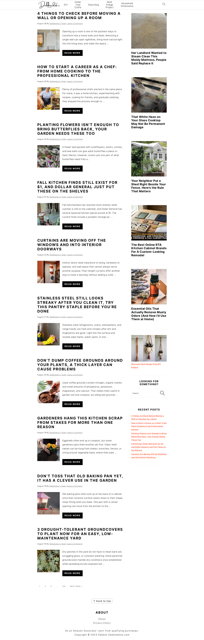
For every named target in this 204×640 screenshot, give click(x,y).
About (102, 618)
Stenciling (93, 5)
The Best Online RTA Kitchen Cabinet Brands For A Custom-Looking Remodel (149, 250)
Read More (72, 53)
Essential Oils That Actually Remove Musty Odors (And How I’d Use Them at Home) (148, 314)
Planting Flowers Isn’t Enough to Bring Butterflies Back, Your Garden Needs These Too (78, 129)
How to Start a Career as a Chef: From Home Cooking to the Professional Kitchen (77, 71)
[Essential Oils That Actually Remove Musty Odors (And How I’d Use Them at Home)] (149, 286)
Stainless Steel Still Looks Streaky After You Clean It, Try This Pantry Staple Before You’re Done (77, 304)
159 (64, 586)
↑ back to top (102, 601)
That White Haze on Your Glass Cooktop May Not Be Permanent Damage (148, 122)
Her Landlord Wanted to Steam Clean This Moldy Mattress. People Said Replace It (148, 58)
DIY (66, 5)
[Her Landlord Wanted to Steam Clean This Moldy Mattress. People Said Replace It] (149, 31)
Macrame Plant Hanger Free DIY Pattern (146, 365)
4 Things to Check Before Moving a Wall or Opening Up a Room (79, 15)
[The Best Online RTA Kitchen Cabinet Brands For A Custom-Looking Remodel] (149, 222)
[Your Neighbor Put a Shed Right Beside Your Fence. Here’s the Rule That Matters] (149, 158)
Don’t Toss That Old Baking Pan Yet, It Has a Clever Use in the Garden (80, 478)
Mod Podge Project (110, 5)
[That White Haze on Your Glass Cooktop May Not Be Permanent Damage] (149, 95)
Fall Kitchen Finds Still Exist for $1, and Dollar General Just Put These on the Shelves (77, 186)
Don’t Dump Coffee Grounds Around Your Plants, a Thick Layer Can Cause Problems (80, 364)
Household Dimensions (127, 4)
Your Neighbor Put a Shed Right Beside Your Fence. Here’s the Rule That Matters (148, 186)
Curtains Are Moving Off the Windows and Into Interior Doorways (71, 244)
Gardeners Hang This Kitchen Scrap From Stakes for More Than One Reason (80, 422)
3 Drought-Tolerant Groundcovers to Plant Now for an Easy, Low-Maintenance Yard (80, 533)
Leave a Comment (75, 23)
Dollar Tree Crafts (77, 5)
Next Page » (76, 586)
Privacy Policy (102, 622)
